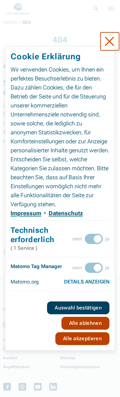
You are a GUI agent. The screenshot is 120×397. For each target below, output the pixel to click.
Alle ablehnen (85, 323)
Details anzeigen (86, 282)
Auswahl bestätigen (78, 308)
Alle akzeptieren (82, 338)
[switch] (94, 239)
